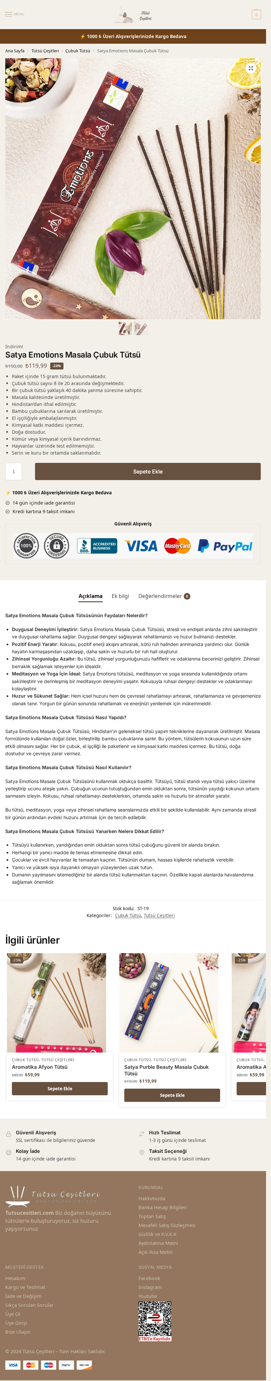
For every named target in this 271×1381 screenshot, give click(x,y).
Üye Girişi (16, 1322)
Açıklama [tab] (90, 596)
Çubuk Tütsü (77, 51)
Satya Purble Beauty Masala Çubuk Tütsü (166, 1070)
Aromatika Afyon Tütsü (39, 1067)
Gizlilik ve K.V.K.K (157, 1234)
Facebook (149, 1278)
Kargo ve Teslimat (25, 1287)
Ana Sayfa (14, 51)
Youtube (147, 1296)
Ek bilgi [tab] (120, 596)
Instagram (150, 1287)
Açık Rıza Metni (155, 1252)
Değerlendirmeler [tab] (163, 596)
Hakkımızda (151, 1198)
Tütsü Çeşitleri (45, 51)
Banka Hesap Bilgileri (162, 1207)
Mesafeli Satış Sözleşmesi (167, 1225)
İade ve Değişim (23, 1296)
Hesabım (15, 1278)
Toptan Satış (152, 1216)
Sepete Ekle (148, 471)
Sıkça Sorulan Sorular (29, 1305)
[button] (251, 68)
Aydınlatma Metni (158, 1243)
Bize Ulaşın (17, 1331)
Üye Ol (12, 1313)
